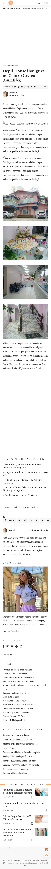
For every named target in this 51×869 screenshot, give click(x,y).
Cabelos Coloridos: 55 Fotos (14, 716)
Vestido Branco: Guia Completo (15, 700)
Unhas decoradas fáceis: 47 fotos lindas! (19, 681)
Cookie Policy (44, 860)
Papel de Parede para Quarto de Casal (18, 704)
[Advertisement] (25, 36)
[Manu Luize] (10, 2)
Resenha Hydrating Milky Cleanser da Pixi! (20, 743)
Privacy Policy (36, 860)
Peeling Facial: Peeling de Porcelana (18, 756)
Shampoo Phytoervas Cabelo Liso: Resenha (21, 764)
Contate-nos (8, 654)
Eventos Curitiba (10, 65)
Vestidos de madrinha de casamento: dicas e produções (17, 832)
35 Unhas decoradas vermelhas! (15, 673)
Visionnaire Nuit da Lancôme (15, 773)
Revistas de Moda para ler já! (14, 720)
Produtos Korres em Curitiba (21, 495)
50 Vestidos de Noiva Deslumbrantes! (18, 708)
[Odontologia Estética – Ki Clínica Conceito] (41, 819)
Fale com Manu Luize (12, 631)
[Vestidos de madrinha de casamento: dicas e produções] (41, 832)
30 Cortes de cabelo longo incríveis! (17, 669)
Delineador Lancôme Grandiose (16, 769)
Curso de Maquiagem (11, 696)
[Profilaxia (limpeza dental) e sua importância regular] (41, 792)
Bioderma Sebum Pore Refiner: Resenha (19, 760)
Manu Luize (13, 92)
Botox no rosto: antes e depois (16, 735)
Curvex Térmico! (9, 748)
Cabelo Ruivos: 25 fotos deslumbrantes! (19, 677)
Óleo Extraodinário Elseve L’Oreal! (17, 739)
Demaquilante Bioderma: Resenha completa (21, 752)
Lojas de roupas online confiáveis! (16, 712)
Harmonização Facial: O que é (14, 692)
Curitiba (16, 507)
